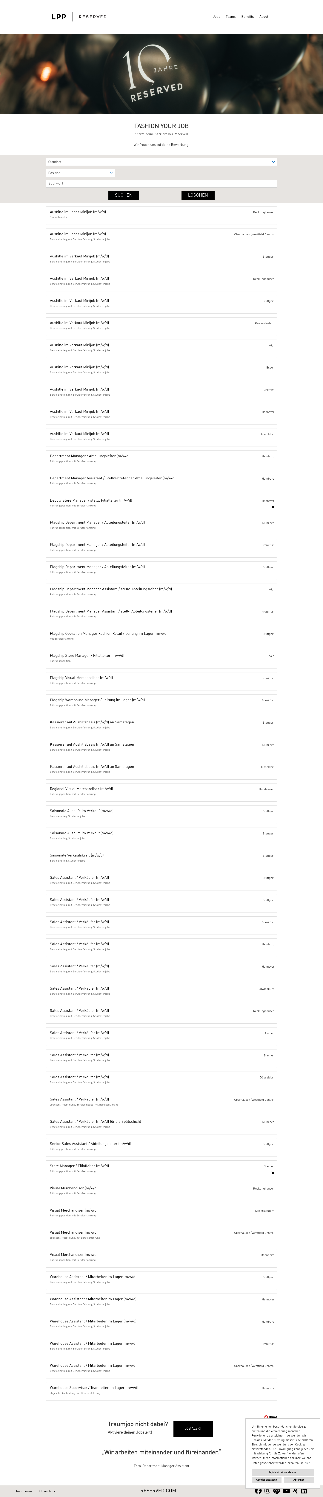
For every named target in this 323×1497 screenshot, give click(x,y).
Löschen (198, 195)
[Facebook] (258, 1491)
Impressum (24, 1491)
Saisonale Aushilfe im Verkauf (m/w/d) (81, 811)
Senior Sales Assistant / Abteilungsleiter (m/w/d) (90, 1144)
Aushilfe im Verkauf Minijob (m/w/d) (79, 256)
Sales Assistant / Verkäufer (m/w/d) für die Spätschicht (95, 1122)
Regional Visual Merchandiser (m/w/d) (81, 789)
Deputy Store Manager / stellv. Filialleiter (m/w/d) (91, 501)
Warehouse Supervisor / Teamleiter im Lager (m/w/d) (94, 1388)
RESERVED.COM (158, 1491)
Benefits (247, 16)
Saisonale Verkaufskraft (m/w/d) (77, 855)
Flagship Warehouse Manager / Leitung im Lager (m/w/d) (97, 700)
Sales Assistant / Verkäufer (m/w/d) (79, 878)
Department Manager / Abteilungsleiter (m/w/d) (90, 456)
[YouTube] (286, 1491)
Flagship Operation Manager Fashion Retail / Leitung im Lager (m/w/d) (108, 634)
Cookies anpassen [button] (266, 1480)
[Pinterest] (276, 1491)
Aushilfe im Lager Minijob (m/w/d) (78, 212)
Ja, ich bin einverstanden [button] (282, 1472)
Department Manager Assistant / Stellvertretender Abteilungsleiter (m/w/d (112, 478)
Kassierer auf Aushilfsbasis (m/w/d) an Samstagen (92, 722)
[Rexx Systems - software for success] (270, 1417)
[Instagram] (267, 1491)
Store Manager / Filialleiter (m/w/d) (79, 1166)
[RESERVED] (79, 16)
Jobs (216, 16)
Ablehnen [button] (298, 1480)
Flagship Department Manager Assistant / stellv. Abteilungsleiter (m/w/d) (111, 589)
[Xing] (295, 1491)
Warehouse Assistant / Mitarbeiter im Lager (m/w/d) (93, 1277)
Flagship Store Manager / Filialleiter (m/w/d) (87, 656)
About (263, 16)
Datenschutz (46, 1491)
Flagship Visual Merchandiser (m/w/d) (81, 678)
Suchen (124, 195)
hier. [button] (307, 1463)
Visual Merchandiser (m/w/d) (74, 1188)
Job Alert (193, 1428)
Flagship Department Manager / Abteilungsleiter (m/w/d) (97, 523)
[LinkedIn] (304, 1491)
